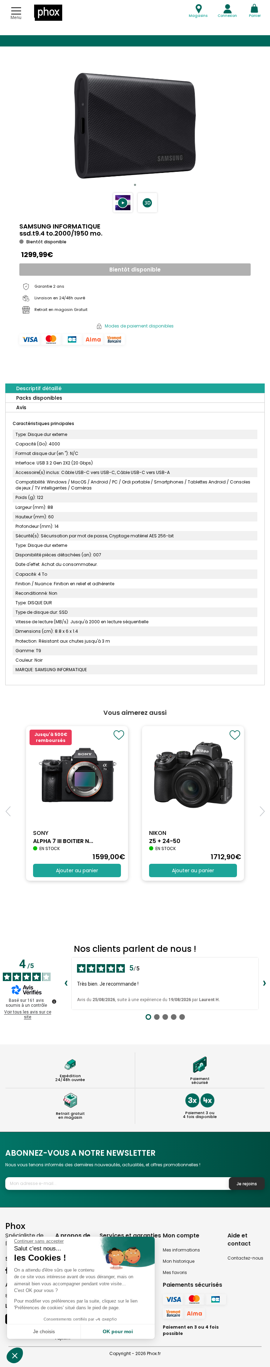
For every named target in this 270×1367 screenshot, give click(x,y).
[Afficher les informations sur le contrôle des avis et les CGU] (54, 1001)
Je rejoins (247, 1184)
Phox (15, 1225)
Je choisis (44, 1331)
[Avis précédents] (66, 983)
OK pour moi (118, 1331)
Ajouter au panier (77, 870)
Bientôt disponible (135, 269)
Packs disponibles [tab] (39, 397)
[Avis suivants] (264, 983)
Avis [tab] (21, 407)
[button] (122, 202)
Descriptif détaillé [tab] (39, 388)
